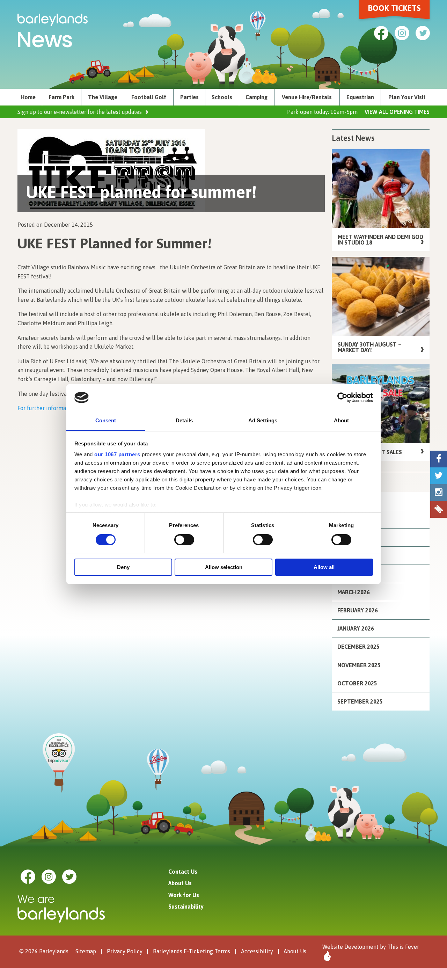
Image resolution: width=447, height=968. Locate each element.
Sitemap (85, 951)
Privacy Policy (124, 951)
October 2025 (357, 683)
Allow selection (223, 567)
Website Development (350, 947)
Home (28, 97)
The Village (102, 97)
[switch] (184, 539)
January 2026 (355, 628)
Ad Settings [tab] (262, 420)
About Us (180, 883)
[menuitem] (28, 97)
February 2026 (357, 610)
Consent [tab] (105, 420)
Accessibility (257, 951)
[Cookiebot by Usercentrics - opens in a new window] (342, 397)
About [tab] (341, 420)
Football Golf (148, 97)
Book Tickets (394, 8)
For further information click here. (60, 408)
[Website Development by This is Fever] (326, 956)
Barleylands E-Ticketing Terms (191, 951)
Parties (189, 97)
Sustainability (186, 906)
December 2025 (358, 646)
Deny (123, 567)
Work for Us (183, 895)
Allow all (324, 567)
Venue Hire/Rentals (307, 97)
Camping (257, 97)
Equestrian (360, 97)
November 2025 (359, 665)
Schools (222, 97)
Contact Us (182, 871)
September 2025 (360, 701)
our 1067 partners (117, 454)
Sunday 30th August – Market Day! (369, 347)
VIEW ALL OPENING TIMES (397, 112)
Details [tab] (184, 420)
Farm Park (61, 97)
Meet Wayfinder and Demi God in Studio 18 (380, 240)
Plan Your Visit (407, 97)
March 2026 (353, 592)
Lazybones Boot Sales (370, 452)
